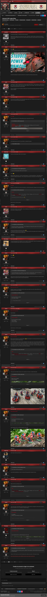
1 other (41, 80)
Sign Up (10, 1)
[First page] (2, 28)
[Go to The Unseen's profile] (6, 530)
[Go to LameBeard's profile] (6, 36)
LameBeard (6, 32)
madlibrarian (6, 450)
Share (36, 24)
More (43, 12)
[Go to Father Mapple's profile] (6, 243)
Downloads (27, 12)
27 (7, 94)
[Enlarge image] (28, 396)
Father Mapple (22, 270)
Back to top (12, 80)
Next (15, 28)
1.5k (6, 537)
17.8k (5, 94)
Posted (14, 82)
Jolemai (6, 114)
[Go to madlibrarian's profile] (6, 454)
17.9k (5, 59)
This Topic (42, 1)
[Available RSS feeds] (44, 589)
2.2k (5, 44)
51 (6, 163)
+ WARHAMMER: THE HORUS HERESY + (16, 25)
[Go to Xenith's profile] (6, 86)
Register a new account (13, 574)
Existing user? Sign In (4, 1)
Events (33, 12)
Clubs (21, 12)
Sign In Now (33, 574)
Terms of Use (13, 595)
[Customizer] (13, 1)
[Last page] (16, 28)
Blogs (16, 12)
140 (6, 462)
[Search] (45, 1)
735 (6, 250)
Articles (10, 12)
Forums (38, 12)
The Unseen (22, 548)
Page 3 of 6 (20, 28)
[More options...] (44, 32)
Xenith (6, 82)
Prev (4, 28)
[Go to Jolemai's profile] (3, 25)
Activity (4, 12)
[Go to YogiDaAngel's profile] (6, 156)
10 (7, 44)
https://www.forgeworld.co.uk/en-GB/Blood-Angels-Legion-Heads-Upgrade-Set (23, 556)
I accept (44, 595)
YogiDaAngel (22, 168)
